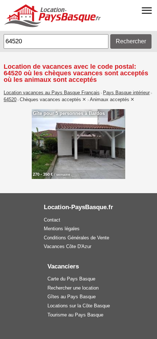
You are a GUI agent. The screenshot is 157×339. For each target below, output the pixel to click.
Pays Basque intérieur (126, 92)
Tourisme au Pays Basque (75, 315)
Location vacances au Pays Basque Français (52, 92)
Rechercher (131, 41)
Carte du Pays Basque (71, 279)
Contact (52, 220)
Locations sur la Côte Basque (78, 305)
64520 (10, 99)
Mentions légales (62, 228)
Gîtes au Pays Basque (71, 296)
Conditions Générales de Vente (76, 237)
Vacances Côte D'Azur (67, 246)
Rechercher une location (73, 288)
